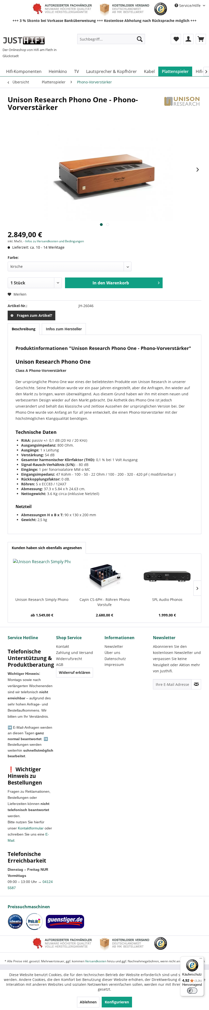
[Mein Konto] (188, 39)
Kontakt (62, 646)
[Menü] (201, 959)
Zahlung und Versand (74, 652)
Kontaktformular (31, 828)
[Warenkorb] (201, 39)
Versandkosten (95, 961)
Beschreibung (23, 328)
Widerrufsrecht (69, 658)
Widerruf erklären (74, 672)
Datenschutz (115, 658)
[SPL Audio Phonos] (167, 577)
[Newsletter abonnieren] (196, 684)
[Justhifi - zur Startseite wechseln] (24, 40)
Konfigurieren (117, 1002)
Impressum (114, 664)
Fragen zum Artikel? (34, 315)
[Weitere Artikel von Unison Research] (182, 104)
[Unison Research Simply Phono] (42, 577)
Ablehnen (88, 1002)
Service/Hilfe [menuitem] (190, 5)
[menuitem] (111, 39)
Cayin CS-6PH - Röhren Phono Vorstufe (105, 602)
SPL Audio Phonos (167, 599)
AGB (59, 664)
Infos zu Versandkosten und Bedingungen (54, 241)
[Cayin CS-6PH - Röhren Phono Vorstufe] (104, 577)
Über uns (112, 652)
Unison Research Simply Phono (41, 599)
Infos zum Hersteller (64, 328)
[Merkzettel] (176, 39)
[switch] (192, 991)
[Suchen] (139, 39)
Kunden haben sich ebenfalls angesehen (47, 547)
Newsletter (113, 646)
